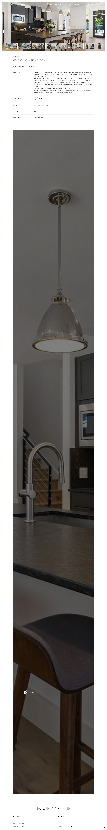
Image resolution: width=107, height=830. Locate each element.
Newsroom (90, 4)
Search (64, 4)
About (51, 4)
